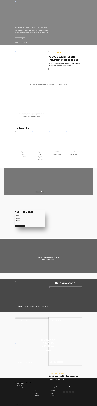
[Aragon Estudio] (20, 6)
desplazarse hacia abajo (21, 42)
